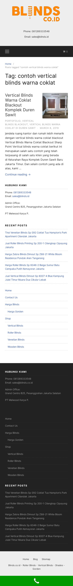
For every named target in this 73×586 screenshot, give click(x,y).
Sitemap (46, 559)
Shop (8, 318)
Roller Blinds (14, 332)
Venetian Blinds (16, 339)
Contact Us (11, 297)
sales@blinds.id (40, 36)
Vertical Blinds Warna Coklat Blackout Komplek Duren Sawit (19, 105)
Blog (35, 559)
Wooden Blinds (16, 346)
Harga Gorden (15, 311)
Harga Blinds (12, 304)
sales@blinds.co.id (22, 382)
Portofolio (13, 120)
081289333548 (41, 31)
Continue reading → (18, 174)
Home (8, 290)
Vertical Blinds (15, 325)
